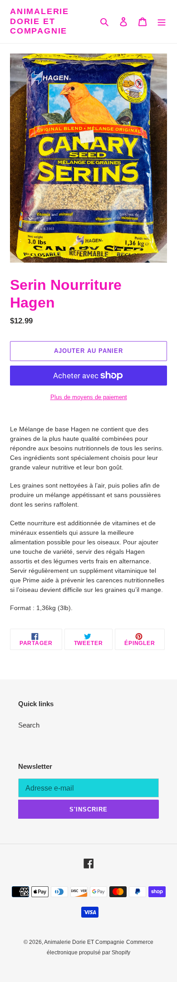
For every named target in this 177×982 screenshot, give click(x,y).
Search (28, 725)
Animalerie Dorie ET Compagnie (39, 21)
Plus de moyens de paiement (88, 397)
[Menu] (161, 21)
